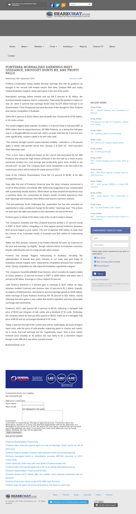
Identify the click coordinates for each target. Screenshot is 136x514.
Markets (38, 46)
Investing (67, 46)
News (24, 46)
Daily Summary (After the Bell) (108, 262)
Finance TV (98, 46)
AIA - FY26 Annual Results (101, 152)
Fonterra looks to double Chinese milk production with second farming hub (40, 453)
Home (12, 46)
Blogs (76, 495)
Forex (53, 46)
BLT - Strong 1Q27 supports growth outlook (107, 143)
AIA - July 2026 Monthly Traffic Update (105, 208)
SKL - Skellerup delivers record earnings (106, 134)
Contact (11, 56)
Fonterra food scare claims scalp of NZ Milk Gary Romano (33, 481)
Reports (83, 46)
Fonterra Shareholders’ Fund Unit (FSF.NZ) (26, 471)
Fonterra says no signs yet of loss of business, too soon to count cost (38, 485)
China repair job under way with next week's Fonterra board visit (36, 463)
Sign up (100, 274)
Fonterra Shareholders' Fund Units (22, 442)
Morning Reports (102, 266)
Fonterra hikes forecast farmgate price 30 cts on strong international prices (40, 467)
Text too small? (76, 79)
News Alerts (101, 258)
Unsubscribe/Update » (100, 279)
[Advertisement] (44, 361)
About (112, 46)
